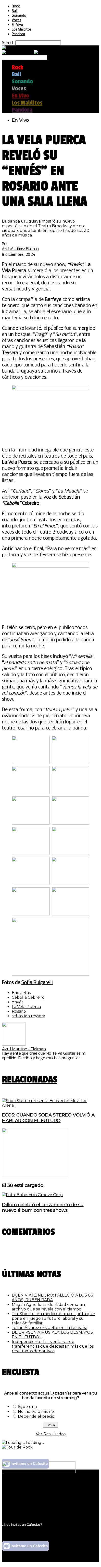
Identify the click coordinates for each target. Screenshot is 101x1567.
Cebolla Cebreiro (28, 997)
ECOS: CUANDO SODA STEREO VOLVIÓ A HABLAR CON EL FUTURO (48, 1117)
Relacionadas (29, 1079)
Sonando (19, 16)
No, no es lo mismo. (36, 1411)
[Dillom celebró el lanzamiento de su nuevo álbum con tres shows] (32, 1194)
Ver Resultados (50, 1434)
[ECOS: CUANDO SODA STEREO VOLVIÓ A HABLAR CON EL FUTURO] (50, 1105)
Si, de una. (28, 1406)
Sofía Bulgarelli (37, 982)
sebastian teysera (28, 1016)
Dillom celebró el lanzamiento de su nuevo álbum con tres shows (43, 1207)
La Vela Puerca (26, 1006)
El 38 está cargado (22, 1185)
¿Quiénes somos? (29, 1487)
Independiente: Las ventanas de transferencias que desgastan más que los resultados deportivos (53, 1346)
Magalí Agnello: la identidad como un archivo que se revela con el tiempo (48, 1306)
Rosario (19, 1011)
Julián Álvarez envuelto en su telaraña (49, 1327)
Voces (16, 20)
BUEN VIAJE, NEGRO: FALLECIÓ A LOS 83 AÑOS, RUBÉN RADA (52, 1297)
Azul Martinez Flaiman (20, 248)
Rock (16, 6)
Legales (19, 1492)
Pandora (18, 34)
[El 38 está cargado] (35, 1175)
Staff (16, 1496)
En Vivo (17, 25)
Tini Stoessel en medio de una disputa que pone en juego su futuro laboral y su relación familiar (53, 1318)
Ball (14, 11)
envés (17, 1002)
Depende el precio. (36, 1416)
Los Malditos (21, 30)
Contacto (21, 1501)
